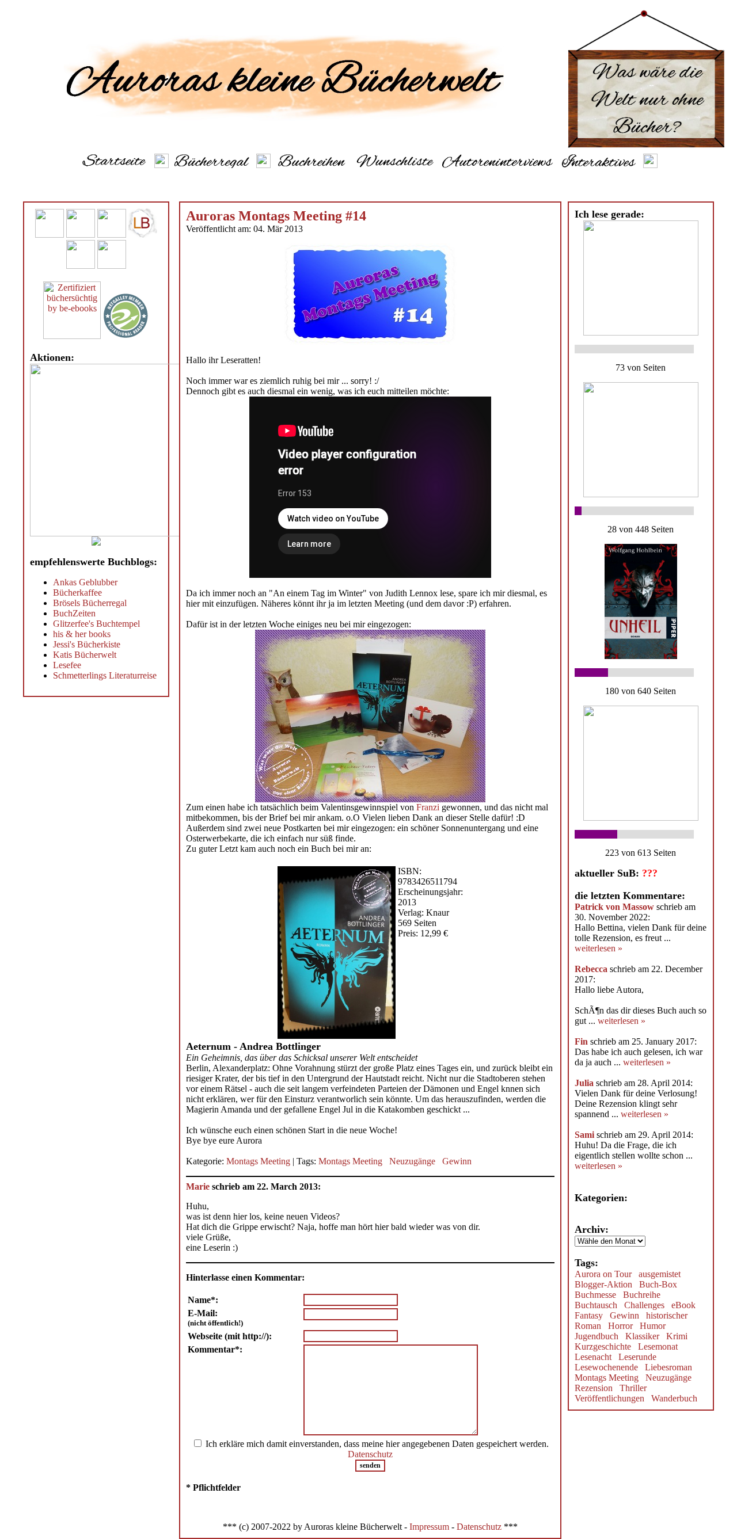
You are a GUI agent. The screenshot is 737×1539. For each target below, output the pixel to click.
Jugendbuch (596, 1336)
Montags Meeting (258, 1161)
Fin (582, 1041)
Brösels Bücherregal (90, 603)
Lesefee (67, 665)
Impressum (429, 1527)
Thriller (633, 1388)
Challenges (644, 1305)
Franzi (427, 807)
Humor (653, 1326)
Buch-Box (658, 1284)
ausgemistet (660, 1274)
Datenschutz (370, 1454)
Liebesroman (668, 1367)
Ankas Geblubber (85, 582)
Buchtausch (596, 1305)
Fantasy (589, 1315)
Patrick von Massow (614, 907)
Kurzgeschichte (603, 1346)
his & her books (82, 634)
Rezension (594, 1388)
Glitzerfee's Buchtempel (96, 623)
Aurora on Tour (603, 1274)
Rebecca (592, 969)
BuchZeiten (74, 613)
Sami (584, 1135)
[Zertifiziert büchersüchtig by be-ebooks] (72, 336)
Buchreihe (641, 1295)
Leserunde (637, 1357)
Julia (584, 1083)
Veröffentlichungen (609, 1398)
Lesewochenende (606, 1367)
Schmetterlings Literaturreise (105, 675)
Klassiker (642, 1336)
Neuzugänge (412, 1161)
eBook (683, 1305)
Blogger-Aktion (603, 1284)
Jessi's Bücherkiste (86, 644)
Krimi (676, 1336)
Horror (620, 1326)
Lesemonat (658, 1346)
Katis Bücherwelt (84, 655)
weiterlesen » (598, 948)
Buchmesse (595, 1295)
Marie (198, 1186)
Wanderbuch (674, 1398)
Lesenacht (593, 1357)
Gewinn (457, 1161)
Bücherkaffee (77, 592)
